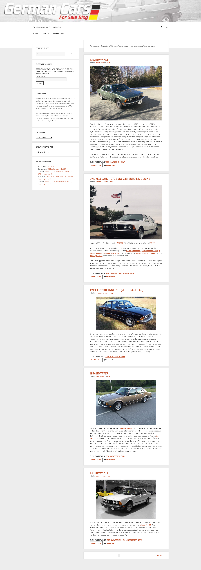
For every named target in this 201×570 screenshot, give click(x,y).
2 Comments (110, 165)
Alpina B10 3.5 (145, 525)
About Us (45, 34)
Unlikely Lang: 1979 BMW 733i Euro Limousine (120, 178)
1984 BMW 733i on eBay (115, 356)
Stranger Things (126, 428)
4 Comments (110, 277)
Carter (108, 62)
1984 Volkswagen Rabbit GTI (56, 169)
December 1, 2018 (101, 181)
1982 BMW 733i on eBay (115, 162)
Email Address (41, 76)
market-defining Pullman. (146, 253)
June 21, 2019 (100, 62)
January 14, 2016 (101, 476)
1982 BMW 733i (99, 59)
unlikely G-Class (96, 256)
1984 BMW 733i (99, 373)
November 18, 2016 (102, 293)
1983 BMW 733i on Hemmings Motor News (124, 540)
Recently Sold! (58, 34)
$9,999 (152, 243)
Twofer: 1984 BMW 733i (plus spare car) (116, 290)
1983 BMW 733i (99, 473)
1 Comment (110, 543)
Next (159, 555)
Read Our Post (97, 165)
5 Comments (110, 460)
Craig (111, 293)
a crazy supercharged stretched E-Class (142, 251)
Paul (109, 476)
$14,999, (120, 243)
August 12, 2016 (100, 376)
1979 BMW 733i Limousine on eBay (119, 273)
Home (35, 34)
